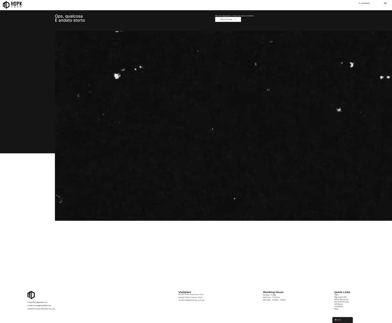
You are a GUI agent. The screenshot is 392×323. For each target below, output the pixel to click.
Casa (336, 295)
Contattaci (338, 306)
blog (336, 309)
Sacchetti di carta (341, 302)
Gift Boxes (338, 304)
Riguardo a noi (340, 297)
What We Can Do (341, 299)
